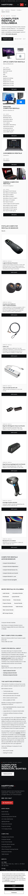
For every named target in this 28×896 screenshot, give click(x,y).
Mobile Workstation (7, 121)
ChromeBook (6, 160)
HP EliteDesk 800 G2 (8, 128)
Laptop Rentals (15, 596)
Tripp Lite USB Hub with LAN (10, 387)
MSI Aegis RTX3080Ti (8, 194)
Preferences (14, 892)
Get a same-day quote (11, 34)
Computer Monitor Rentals (8, 844)
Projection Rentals (6, 826)
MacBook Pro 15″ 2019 (8, 83)
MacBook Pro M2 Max (8, 78)
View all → (3, 230)
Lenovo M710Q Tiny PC (8, 130)
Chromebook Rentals (17, 593)
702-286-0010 (4, 865)
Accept (14, 885)
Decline (14, 889)
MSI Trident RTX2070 (8, 201)
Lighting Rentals (5, 821)
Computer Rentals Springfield (10, 579)
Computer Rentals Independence (10, 566)
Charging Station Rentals (7, 837)
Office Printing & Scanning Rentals (9, 849)
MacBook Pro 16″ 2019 (8, 81)
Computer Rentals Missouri (9, 563)
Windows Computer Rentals (10, 674)
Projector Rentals (7, 603)
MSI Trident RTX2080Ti (8, 196)
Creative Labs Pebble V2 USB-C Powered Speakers (9, 304)
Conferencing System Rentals (8, 816)
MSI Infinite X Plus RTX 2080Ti (10, 198)
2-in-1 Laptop (6, 123)
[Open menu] (25, 4)
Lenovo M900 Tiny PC (8, 131)
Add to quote (14, 272)
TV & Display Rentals (6, 828)
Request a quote (7, 38)
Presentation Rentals (6, 824)
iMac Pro (5, 72)
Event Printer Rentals (6, 841)
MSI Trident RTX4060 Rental (10, 192)
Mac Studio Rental (7, 71)
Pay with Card (8, 802)
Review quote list (7, 773)
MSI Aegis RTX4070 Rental (9, 191)
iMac (4, 74)
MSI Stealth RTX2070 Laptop (10, 209)
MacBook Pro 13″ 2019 (8, 85)
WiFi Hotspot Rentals (8, 613)
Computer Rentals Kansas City (10, 569)
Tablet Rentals (19, 606)
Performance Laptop (8, 119)
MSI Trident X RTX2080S (9, 200)
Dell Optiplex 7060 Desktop (9, 124)
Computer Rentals (5, 839)
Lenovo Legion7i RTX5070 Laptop (11, 203)
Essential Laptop (7, 115)
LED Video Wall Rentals (7, 819)
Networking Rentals (6, 846)
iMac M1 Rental (6, 69)
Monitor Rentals (6, 600)
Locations (7, 10)
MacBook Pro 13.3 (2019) (9, 540)
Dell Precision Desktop (8, 126)
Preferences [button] (12, 881)
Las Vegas (4, 862)
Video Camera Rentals (8, 610)
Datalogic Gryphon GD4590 (10, 502)
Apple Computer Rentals (9, 670)
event (23, 734)
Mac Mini (5, 76)
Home (2, 10)
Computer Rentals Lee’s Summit (10, 573)
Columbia (19, 10)
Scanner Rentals (18, 603)
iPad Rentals (6, 596)
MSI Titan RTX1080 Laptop (9, 210)
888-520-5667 (6, 798)
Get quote (14, 89)
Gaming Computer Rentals (10, 672)
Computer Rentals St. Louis (9, 576)
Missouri (13, 10)
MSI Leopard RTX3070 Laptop (10, 205)
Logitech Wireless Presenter (10, 263)
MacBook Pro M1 (7, 80)
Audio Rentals (6, 593)
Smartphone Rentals (8, 606)
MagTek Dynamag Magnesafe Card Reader (14, 464)
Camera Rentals (5, 814)
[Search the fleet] (18, 4)
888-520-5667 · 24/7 (20, 38)
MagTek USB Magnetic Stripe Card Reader (14, 425)
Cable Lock (5, 346)
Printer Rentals (17, 600)
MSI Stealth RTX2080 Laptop (10, 207)
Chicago (3, 868)
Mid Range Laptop (7, 117)
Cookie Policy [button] (7, 880)
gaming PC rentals (6, 658)
